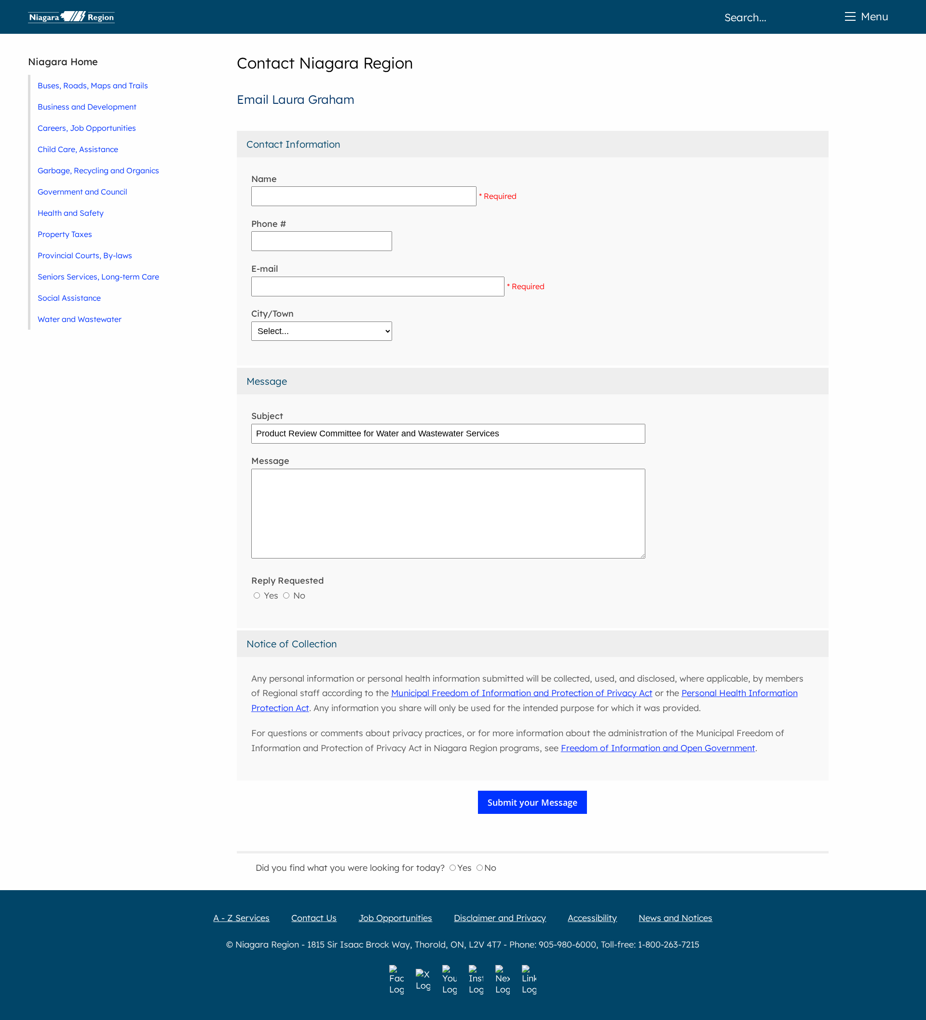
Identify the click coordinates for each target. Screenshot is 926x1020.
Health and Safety (71, 213)
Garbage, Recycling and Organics (98, 170)
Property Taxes (65, 234)
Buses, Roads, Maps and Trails (93, 85)
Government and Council (82, 191)
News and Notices (675, 917)
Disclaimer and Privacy (500, 917)
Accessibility (592, 917)
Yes (271, 595)
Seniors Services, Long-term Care (98, 276)
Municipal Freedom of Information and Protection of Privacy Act (522, 693)
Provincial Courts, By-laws (85, 255)
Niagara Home (63, 62)
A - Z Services (241, 917)
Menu (874, 16)
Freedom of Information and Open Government (658, 748)
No (298, 595)
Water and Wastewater (80, 319)
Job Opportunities (395, 917)
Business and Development (87, 107)
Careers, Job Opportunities (87, 128)
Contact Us (314, 917)
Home (71, 17)
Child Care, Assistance (78, 149)
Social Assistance (69, 298)
